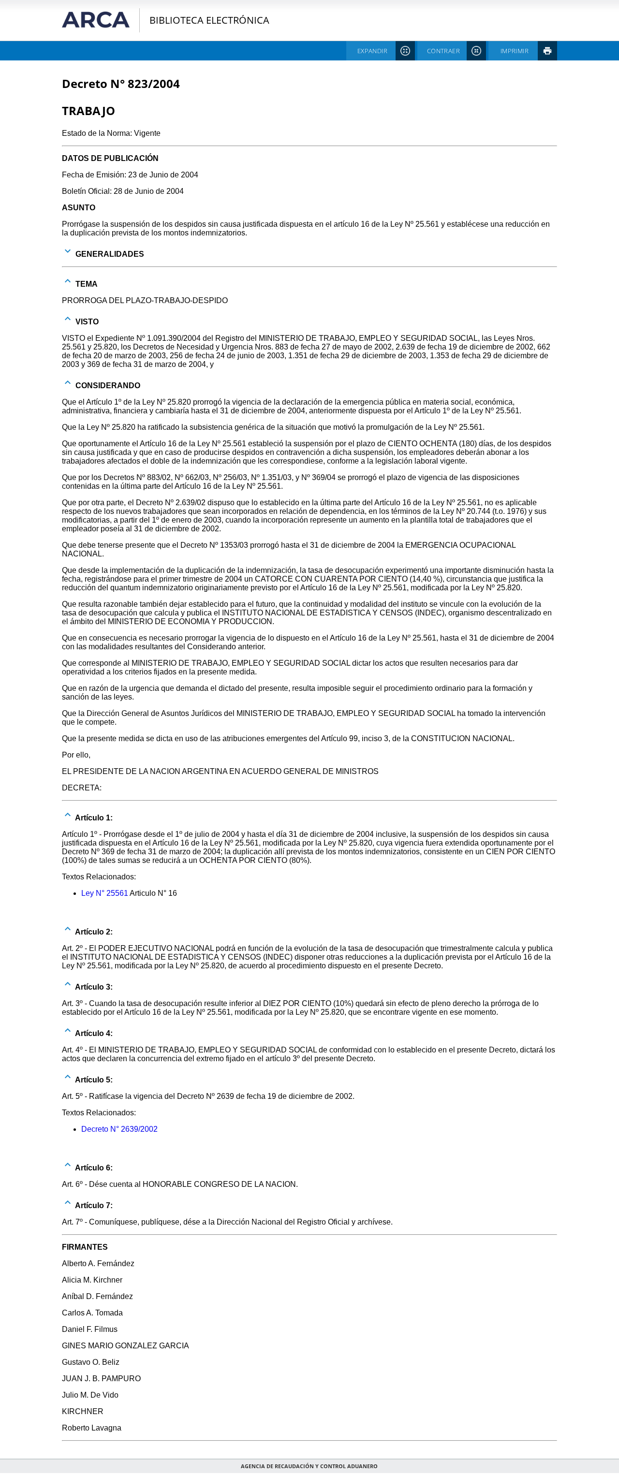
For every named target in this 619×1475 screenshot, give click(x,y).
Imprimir (515, 50)
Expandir (372, 50)
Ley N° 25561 (104, 893)
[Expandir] (68, 251)
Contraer (443, 50)
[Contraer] (68, 281)
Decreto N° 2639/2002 (119, 1129)
